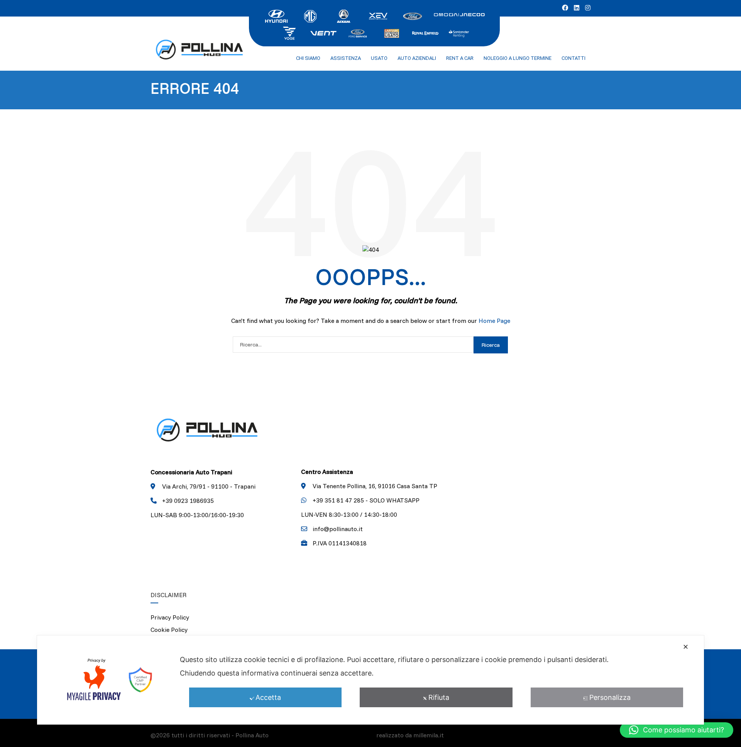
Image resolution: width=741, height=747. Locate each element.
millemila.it (428, 735)
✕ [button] (686, 647)
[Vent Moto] (323, 32)
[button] (676, 730)
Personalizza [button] (610, 697)
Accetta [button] (268, 697)
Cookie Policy (169, 629)
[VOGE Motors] (289, 32)
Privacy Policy (170, 617)
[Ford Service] (357, 32)
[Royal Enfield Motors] (425, 32)
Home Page (494, 320)
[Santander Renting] (459, 32)
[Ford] (412, 15)
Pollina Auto (252, 735)
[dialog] (370, 680)
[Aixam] (344, 15)
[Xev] (378, 15)
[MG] (310, 15)
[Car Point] (391, 32)
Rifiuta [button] (438, 697)
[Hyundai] (276, 15)
